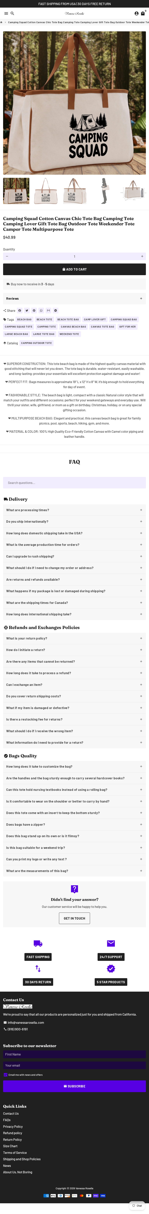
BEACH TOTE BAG (68, 319)
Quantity (9, 249)
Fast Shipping (38, 957)
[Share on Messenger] (55, 310)
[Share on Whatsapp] (41, 310)
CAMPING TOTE (46, 326)
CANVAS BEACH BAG (73, 326)
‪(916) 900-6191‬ (15, 1029)
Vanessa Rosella (84, 1188)
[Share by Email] (48, 310)
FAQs (6, 1120)
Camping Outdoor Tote (36, 342)
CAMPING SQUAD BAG (124, 319)
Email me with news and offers (25, 1074)
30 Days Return (38, 982)
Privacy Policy (13, 1126)
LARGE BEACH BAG (16, 334)
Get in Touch (74, 918)
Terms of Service (15, 1152)
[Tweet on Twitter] (27, 310)
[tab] (74, 298)
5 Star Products (111, 982)
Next (142, 103)
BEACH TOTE (44, 319)
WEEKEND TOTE (69, 334)
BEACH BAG (24, 319)
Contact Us (11, 1113)
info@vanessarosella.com (23, 1022)
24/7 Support (111, 957)
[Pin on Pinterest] (34, 310)
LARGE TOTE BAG (44, 334)
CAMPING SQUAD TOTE (18, 326)
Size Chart (10, 1146)
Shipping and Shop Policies (22, 1159)
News (7, 1165)
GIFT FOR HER (127, 326)
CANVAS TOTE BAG (102, 326)
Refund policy (12, 1133)
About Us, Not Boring (17, 1172)
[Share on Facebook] (20, 310)
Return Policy (12, 1139)
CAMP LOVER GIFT (95, 319)
